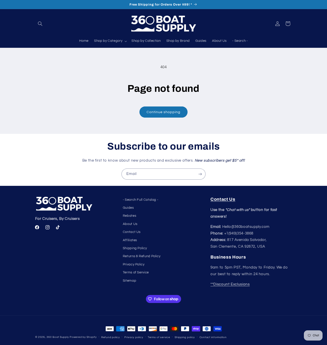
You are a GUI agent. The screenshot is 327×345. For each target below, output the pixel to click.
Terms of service (159, 337)
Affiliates (130, 240)
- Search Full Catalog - (140, 199)
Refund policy (110, 337)
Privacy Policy (134, 264)
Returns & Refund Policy (142, 256)
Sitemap (129, 280)
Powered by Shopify (83, 337)
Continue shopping (164, 112)
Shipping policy (185, 337)
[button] (40, 23)
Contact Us (132, 232)
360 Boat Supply (57, 337)
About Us (130, 224)
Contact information (213, 337)
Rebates (129, 215)
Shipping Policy (135, 248)
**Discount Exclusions (230, 284)
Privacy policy (133, 337)
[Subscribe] (200, 173)
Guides (128, 207)
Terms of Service (136, 272)
